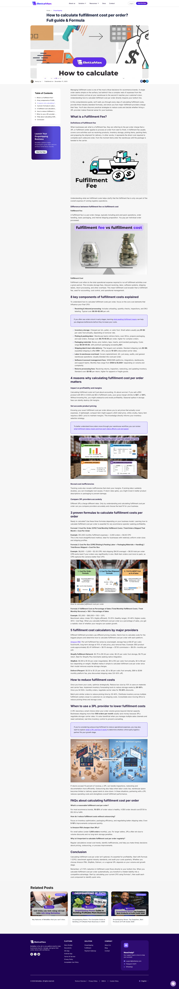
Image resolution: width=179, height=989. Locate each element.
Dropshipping (57, 10)
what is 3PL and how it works (96, 730)
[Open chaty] (173, 983)
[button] (141, 81)
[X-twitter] (35, 954)
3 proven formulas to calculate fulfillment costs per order (46, 106)
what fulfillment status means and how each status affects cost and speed (101, 429)
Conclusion (40, 119)
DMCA (104, 981)
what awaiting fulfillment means (125, 319)
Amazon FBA (76, 642)
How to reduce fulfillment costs (46, 111)
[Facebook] (31, 954)
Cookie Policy (114, 981)
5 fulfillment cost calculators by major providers (46, 108)
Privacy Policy (93, 981)
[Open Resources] (98, 3)
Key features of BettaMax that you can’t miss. (48, 919)
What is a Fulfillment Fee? (45, 97)
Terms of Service (80, 981)
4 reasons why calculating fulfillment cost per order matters (46, 103)
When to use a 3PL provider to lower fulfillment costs (46, 114)
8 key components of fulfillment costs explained (46, 100)
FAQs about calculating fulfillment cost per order (46, 117)
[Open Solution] (85, 3)
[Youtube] (38, 954)
